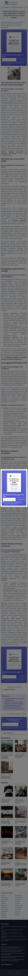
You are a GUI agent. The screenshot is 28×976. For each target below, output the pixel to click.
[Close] (24, 472)
